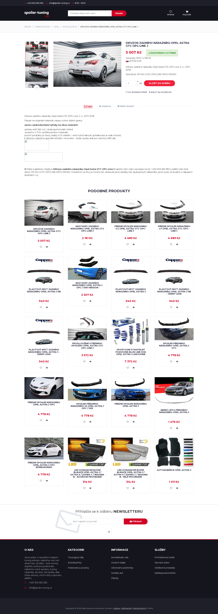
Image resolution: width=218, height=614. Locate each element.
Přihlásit (137, 521)
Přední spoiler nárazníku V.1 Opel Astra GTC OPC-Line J (174, 228)
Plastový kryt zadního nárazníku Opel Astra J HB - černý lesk (174, 291)
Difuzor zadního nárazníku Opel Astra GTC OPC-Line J (44, 231)
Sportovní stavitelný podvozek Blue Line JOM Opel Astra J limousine (131, 352)
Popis (89, 106)
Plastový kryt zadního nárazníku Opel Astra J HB (44, 290)
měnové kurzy (139, 608)
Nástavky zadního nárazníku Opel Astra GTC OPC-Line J (87, 228)
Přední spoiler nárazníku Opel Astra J (130, 405)
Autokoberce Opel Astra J (174, 470)
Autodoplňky (75, 562)
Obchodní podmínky (122, 567)
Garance (106, 106)
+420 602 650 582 (35, 3)
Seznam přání (162, 562)
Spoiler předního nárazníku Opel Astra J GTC (174, 345)
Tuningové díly (42, 27)
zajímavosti (126, 608)
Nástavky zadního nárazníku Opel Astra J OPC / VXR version (87, 285)
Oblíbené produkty (165, 567)
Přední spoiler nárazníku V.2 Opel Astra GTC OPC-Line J (130, 228)
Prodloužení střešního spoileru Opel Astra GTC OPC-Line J (87, 345)
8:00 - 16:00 (80, 3)
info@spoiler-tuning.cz (59, 3)
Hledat (119, 13)
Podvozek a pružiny (78, 567)
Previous (37, 42)
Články (114, 578)
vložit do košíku (159, 83)
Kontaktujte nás (119, 557)
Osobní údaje (118, 562)
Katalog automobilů (165, 573)
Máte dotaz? (126, 106)
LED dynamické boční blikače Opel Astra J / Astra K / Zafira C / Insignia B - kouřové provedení (87, 473)
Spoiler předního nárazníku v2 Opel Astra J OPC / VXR (87, 406)
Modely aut (117, 573)
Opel (56, 27)
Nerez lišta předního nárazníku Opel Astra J (174, 411)
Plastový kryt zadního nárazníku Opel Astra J (131, 290)
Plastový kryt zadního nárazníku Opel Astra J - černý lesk (44, 352)
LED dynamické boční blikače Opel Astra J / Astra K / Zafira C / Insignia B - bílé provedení (131, 473)
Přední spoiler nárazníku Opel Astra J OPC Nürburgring (44, 465)
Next (37, 88)
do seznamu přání (137, 92)
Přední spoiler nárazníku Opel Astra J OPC (44, 403)
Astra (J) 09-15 (70, 27)
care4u (117, 608)
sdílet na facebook (160, 92)
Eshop (27, 27)
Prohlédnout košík (165, 557)
